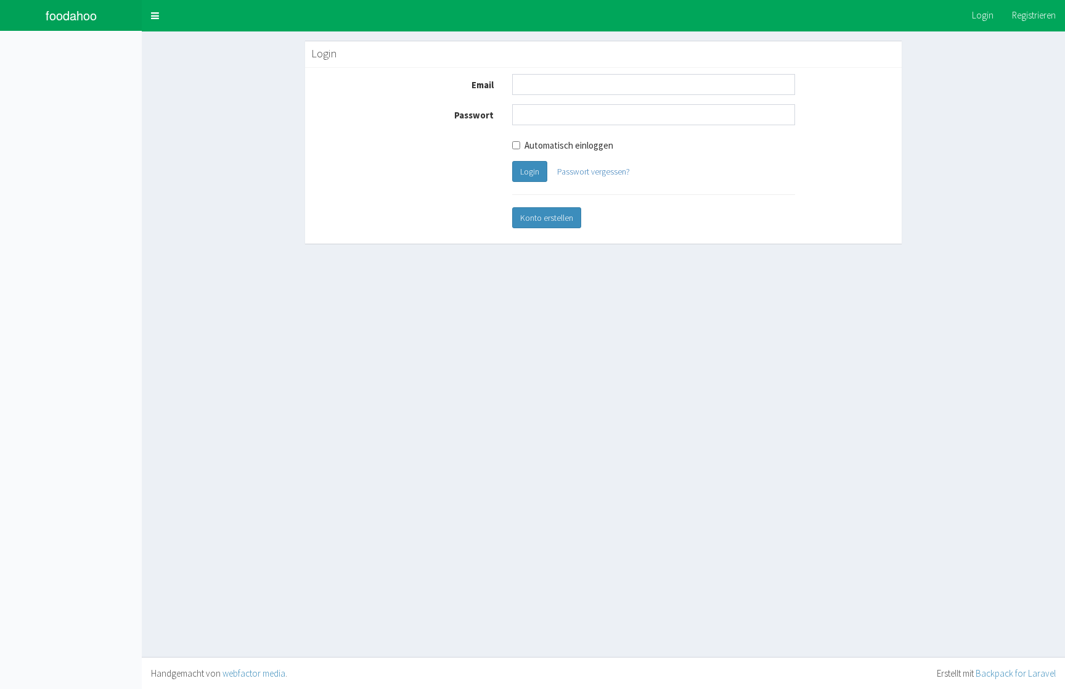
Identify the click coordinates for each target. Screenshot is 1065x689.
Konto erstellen (546, 217)
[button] (155, 15)
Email (482, 85)
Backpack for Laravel (1016, 673)
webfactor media (253, 673)
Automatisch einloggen (568, 145)
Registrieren (1034, 15)
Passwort (474, 115)
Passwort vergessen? (593, 171)
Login (983, 15)
